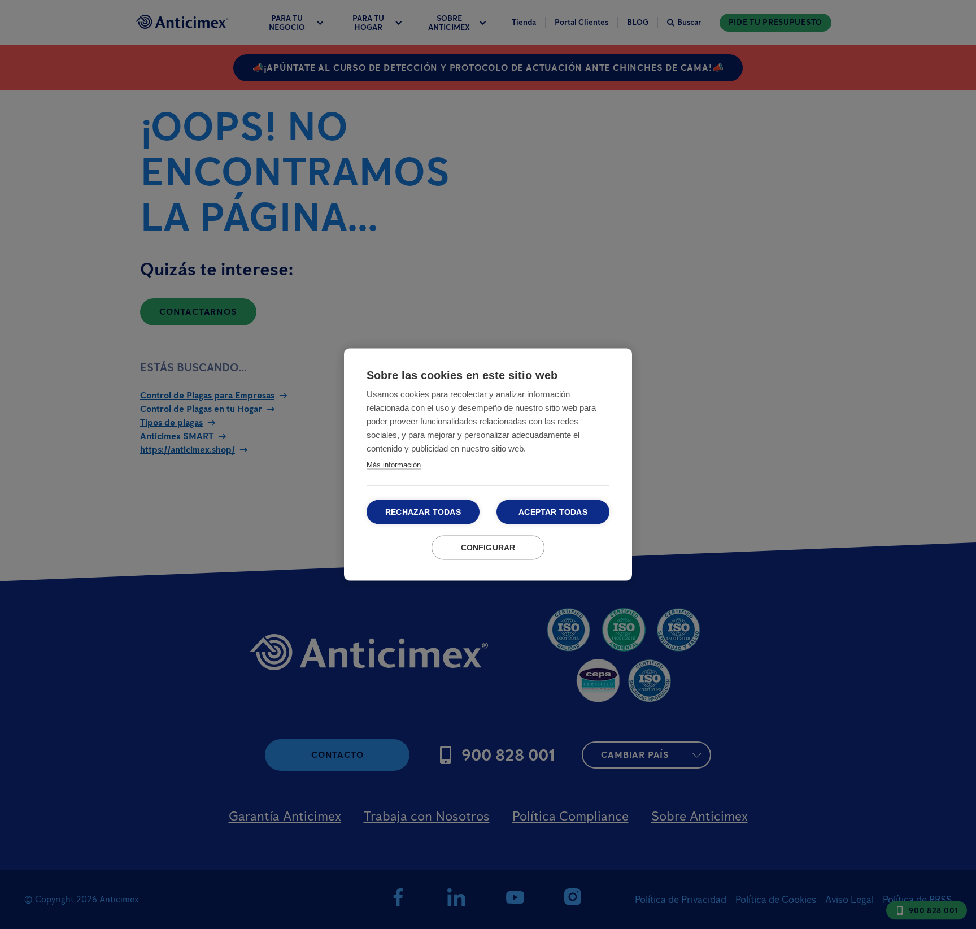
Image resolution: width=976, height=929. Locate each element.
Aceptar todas (552, 512)
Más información (394, 465)
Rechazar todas (423, 512)
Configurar (488, 548)
